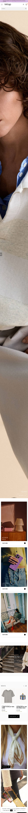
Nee (15, 810)
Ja (11, 810)
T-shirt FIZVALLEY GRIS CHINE (8, 707)
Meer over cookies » (21, 810)
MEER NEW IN (13, 716)
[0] (26, 4)
